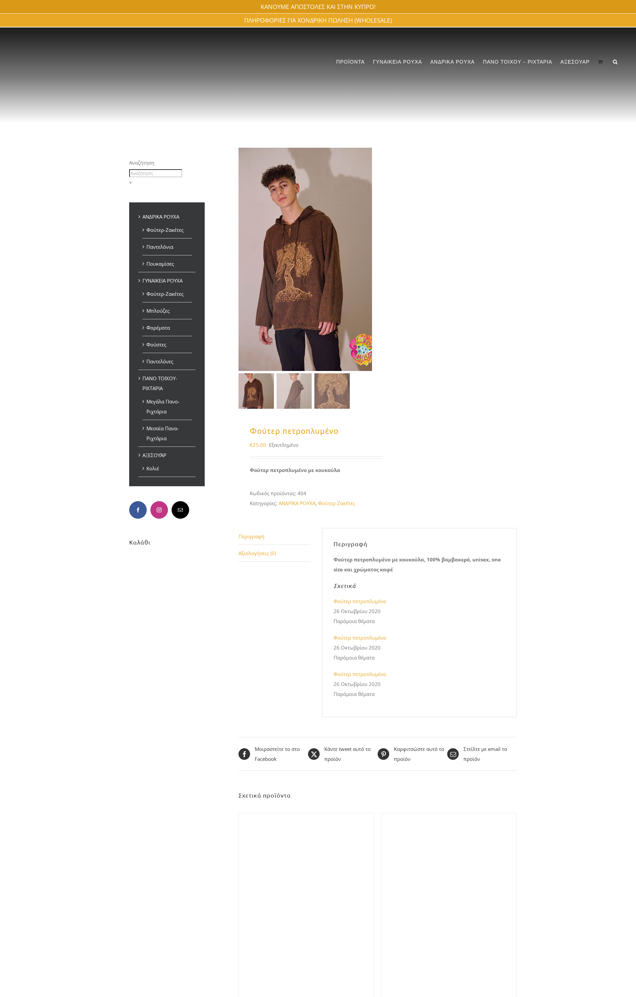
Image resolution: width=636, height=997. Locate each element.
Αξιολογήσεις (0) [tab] (257, 553)
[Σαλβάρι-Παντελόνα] (306, 818)
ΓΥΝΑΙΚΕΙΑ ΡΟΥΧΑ (162, 280)
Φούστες (156, 344)
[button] (615, 61)
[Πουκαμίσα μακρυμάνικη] (448, 818)
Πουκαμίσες (160, 263)
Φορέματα (158, 327)
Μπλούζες (158, 310)
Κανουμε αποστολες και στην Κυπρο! (318, 7)
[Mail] (180, 510)
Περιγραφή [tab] (251, 536)
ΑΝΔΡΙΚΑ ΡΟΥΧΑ (297, 503)
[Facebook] (138, 510)
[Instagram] (159, 510)
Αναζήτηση (141, 162)
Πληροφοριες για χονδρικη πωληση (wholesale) (318, 20)
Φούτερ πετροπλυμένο (360, 601)
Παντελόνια (159, 246)
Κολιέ (152, 468)
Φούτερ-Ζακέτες (336, 503)
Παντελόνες (159, 361)
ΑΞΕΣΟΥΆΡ (154, 455)
